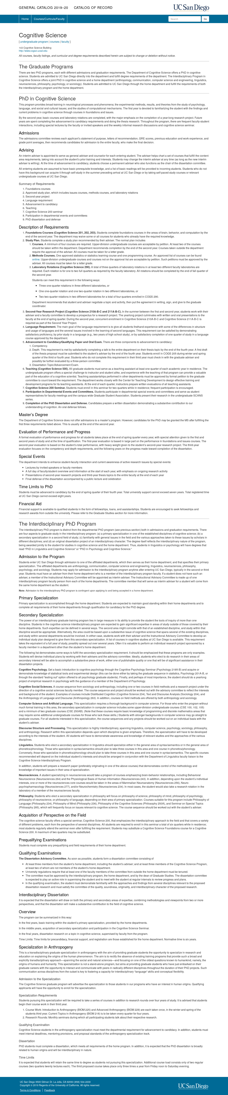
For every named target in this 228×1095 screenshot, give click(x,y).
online (36, 259)
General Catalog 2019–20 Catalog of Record (66, 7)
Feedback (49, 1090)
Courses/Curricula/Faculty (49, 19)
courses (54, 41)
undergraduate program (34, 41)
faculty (65, 41)
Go (205, 19)
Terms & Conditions (30, 1090)
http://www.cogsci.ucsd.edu (33, 50)
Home (25, 19)
